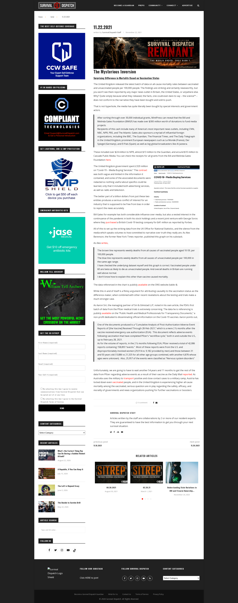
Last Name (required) (47, 353)
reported (187, 374)
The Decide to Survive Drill (69, 502)
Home (40, 16)
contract (143, 170)
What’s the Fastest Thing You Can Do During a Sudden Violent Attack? (71, 453)
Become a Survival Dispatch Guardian (89, 594)
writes (104, 243)
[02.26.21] (146, 473)
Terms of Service (142, 594)
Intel (52, 16)
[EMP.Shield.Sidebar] (61, 157)
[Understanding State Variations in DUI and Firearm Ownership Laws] (182, 473)
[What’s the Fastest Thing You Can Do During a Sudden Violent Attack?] (46, 455)
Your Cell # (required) (48, 375)
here (108, 159)
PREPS (141, 5)
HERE (88, 577)
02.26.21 (146, 487)
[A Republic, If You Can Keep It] (46, 473)
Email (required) (45, 364)
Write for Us (113, 594)
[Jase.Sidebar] (61, 218)
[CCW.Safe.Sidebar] (61, 34)
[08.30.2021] (111, 473)
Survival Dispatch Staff (111, 32)
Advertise (187, 5)
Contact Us (126, 594)
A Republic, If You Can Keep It (70, 469)
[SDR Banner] (147, 39)
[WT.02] (61, 279)
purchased (111, 222)
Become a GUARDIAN (124, 5)
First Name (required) (48, 342)
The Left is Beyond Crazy (68, 486)
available (142, 284)
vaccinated (117, 382)
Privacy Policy (158, 594)
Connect (171, 5)
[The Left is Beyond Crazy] (46, 490)
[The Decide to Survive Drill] (46, 506)
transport (129, 378)
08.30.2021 (111, 487)
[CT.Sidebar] (61, 95)
